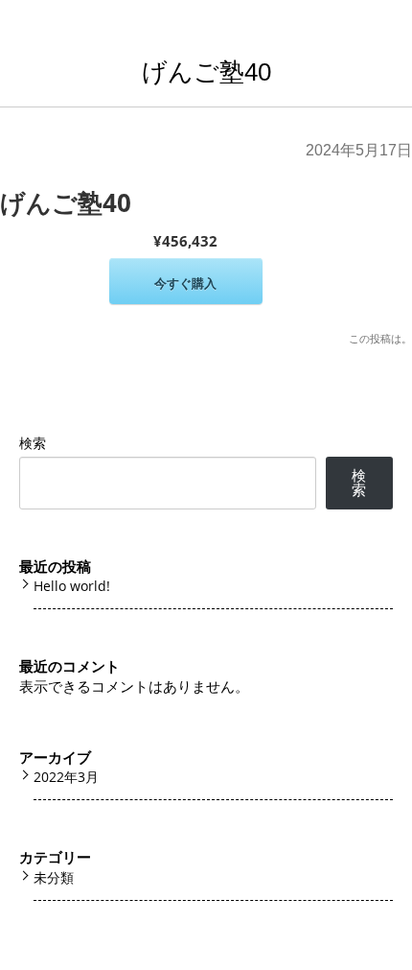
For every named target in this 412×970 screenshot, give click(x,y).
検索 (32, 443)
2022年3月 (66, 777)
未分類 (54, 877)
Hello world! (72, 586)
